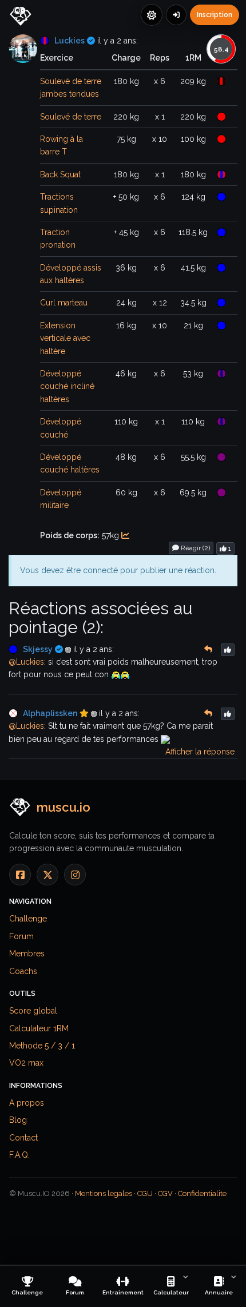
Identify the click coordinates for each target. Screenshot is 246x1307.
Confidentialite (202, 1193)
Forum (21, 936)
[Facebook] (20, 874)
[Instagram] (75, 874)
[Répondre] (208, 649)
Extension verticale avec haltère (65, 338)
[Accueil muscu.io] (23, 17)
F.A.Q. (19, 1154)
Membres (27, 953)
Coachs (23, 971)
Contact (23, 1137)
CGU (145, 1193)
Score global (33, 1010)
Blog (18, 1120)
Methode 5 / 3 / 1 (42, 1045)
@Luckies (26, 661)
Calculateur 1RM (39, 1028)
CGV (165, 1193)
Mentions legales (103, 1193)
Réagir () (194, 548)
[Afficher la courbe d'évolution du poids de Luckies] (125, 535)
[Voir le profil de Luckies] (23, 48)
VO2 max (26, 1062)
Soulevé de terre (70, 116)
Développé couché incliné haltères (67, 386)
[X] (47, 874)
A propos (26, 1102)
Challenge (28, 918)
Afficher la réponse (200, 751)
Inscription (214, 15)
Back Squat (60, 174)
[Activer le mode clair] (151, 15)
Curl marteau (64, 302)
